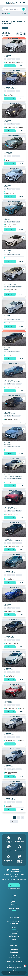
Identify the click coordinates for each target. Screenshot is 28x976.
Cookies (14, 970)
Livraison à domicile (14, 932)
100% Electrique (12, 28)
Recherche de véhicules (14, 936)
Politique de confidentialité (14, 968)
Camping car (14, 902)
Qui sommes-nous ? (14, 951)
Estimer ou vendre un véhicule (14, 913)
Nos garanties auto (14, 923)
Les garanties (14, 941)
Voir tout (5, 28)
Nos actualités (14, 955)
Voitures (14, 899)
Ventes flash (14, 904)
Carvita (14, 939)
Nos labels (14, 954)
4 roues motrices (22, 28)
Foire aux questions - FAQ (14, 957)
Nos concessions (14, 952)
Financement (14, 933)
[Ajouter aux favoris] (23, 41)
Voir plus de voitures (14, 965)
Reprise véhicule (14, 935)
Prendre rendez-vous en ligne (14, 921)
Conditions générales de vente (14, 967)
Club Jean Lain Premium (14, 938)
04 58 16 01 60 (15, 885)
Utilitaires (14, 901)
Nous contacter (14, 949)
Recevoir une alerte (15, 972)
